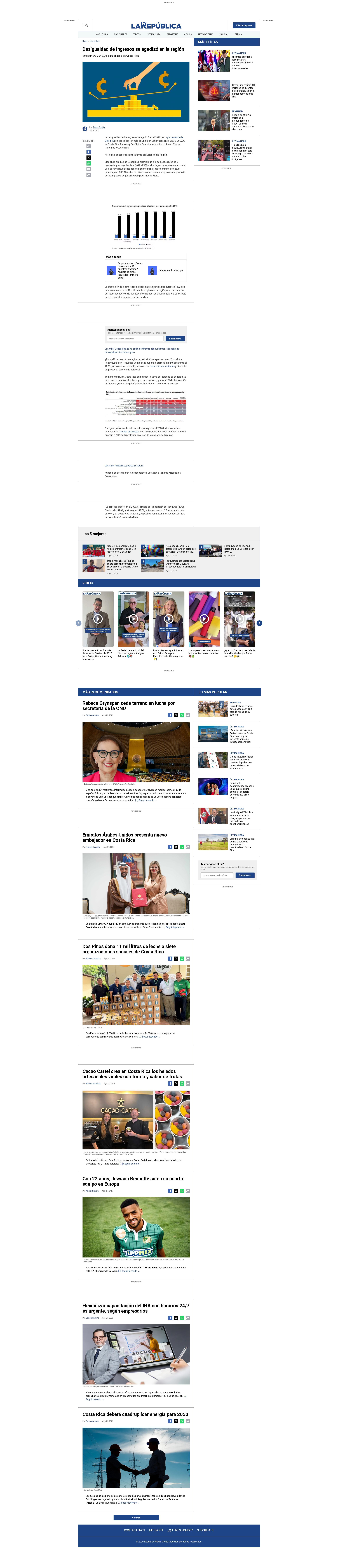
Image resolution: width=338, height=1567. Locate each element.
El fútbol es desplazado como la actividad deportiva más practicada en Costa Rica (242, 844)
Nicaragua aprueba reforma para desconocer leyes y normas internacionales (242, 62)
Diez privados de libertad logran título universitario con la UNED (239, 549)
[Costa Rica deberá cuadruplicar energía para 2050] (136, 1458)
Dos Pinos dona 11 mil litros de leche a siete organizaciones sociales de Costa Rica (129, 949)
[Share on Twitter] (88, 157)
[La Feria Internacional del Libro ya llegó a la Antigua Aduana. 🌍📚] (133, 619)
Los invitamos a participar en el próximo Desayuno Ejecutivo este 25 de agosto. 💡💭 (168, 654)
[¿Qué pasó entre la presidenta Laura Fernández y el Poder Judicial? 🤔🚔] (239, 619)
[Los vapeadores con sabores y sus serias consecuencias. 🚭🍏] (204, 619)
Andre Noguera (92, 1191)
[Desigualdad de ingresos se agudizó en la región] (136, 92)
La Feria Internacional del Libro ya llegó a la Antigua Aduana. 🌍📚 (131, 653)
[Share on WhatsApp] (88, 163)
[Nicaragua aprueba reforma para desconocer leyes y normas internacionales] (214, 61)
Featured (237, 111)
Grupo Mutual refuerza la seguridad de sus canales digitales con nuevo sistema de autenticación (241, 762)
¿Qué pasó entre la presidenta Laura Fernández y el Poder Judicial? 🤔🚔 (239, 653)
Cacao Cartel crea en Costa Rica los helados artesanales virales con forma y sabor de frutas (132, 1074)
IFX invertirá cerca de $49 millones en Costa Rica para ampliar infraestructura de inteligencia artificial (241, 736)
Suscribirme (175, 339)
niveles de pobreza (130, 431)
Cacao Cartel (140, 1160)
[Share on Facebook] (88, 152)
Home (85, 41)
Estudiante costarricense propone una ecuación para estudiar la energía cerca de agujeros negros (242, 790)
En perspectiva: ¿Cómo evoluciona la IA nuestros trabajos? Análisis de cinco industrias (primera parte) (130, 270)
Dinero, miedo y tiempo (171, 270)
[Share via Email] (88, 169)
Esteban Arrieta (92, 715)
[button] (244, 25)
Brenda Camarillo (93, 847)
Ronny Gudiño (99, 127)
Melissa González (93, 959)
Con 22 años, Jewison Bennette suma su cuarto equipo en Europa (133, 1181)
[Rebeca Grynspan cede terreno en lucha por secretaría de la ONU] (136, 752)
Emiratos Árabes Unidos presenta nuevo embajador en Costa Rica (125, 837)
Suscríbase (205, 1530)
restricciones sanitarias (162, 366)
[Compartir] (88, 175)
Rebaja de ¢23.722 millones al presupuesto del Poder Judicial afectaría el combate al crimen (243, 122)
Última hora (95, 41)
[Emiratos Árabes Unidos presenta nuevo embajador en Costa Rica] (136, 883)
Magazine (235, 702)
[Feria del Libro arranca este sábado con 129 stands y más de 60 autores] (213, 709)
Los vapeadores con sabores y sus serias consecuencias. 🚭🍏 (204, 653)
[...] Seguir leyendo (145, 800)
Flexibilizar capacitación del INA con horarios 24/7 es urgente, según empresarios (136, 1308)
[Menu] (86, 25)
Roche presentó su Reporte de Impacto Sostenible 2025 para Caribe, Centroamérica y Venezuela (97, 654)
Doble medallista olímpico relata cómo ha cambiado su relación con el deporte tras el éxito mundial (122, 565)
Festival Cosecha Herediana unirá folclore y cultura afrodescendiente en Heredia (181, 563)
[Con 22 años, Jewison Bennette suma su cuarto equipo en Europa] (136, 1227)
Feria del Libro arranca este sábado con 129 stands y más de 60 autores (241, 710)
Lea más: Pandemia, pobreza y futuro (124, 465)
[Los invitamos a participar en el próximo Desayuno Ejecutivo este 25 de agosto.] (168, 619)
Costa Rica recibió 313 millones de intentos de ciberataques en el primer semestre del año (243, 91)
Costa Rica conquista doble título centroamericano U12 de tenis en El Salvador (121, 549)
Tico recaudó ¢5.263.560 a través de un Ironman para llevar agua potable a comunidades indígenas (242, 152)
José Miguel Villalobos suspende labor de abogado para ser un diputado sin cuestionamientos (241, 818)
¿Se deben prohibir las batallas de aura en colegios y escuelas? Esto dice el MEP (181, 549)
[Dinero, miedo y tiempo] (152, 270)
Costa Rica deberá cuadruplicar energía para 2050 (135, 1414)
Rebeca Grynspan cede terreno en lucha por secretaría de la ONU (129, 706)
